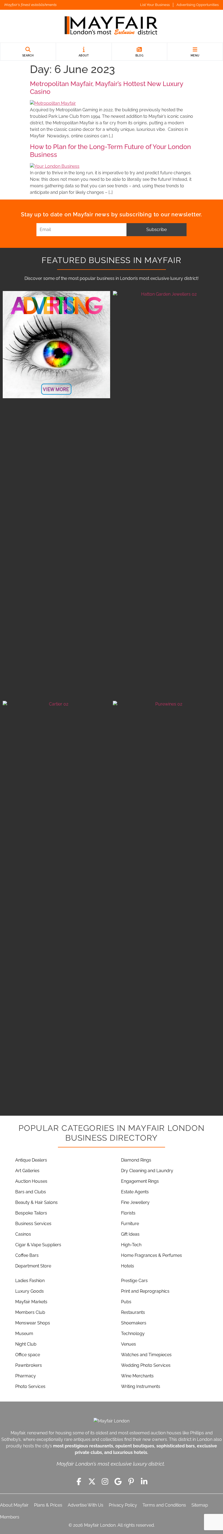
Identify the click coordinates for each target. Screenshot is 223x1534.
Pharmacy (25, 1375)
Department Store (33, 1266)
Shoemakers (133, 1323)
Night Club (25, 1344)
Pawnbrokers (28, 1365)
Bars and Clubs (30, 1191)
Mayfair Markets (31, 1301)
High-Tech (131, 1244)
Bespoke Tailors (31, 1213)
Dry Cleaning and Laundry (147, 1170)
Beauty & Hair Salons (36, 1202)
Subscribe (156, 229)
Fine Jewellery (135, 1202)
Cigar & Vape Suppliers (38, 1244)
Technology (133, 1333)
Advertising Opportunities (197, 5)
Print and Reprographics (145, 1291)
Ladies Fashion (30, 1280)
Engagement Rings (140, 1181)
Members (9, 1517)
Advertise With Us (85, 1505)
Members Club (30, 1312)
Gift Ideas (130, 1234)
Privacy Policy (123, 1505)
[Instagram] (105, 1481)
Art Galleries (27, 1170)
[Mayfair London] (111, 26)
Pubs (126, 1301)
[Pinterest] (131, 1481)
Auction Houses (31, 1181)
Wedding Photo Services (146, 1365)
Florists (128, 1213)
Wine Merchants (137, 1375)
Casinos (23, 1234)
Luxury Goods (29, 1291)
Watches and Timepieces (146, 1354)
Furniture (130, 1223)
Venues (128, 1344)
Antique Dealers (31, 1160)
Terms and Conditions (164, 1505)
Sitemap (199, 1505)
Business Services (33, 1223)
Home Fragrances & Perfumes (151, 1255)
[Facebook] (78, 1481)
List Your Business (155, 5)
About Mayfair (14, 1505)
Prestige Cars (134, 1280)
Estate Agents (135, 1191)
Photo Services (30, 1386)
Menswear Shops (32, 1323)
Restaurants (133, 1312)
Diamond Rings (136, 1160)
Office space (27, 1354)
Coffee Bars (27, 1255)
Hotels (127, 1266)
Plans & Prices (48, 1505)
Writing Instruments (140, 1386)
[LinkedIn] (144, 1481)
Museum (24, 1333)
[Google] (118, 1481)
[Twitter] (92, 1481)
